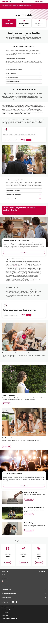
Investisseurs (5, 578)
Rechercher (39, 562)
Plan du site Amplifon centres (9, 618)
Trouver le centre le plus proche (24, 24)
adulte (15, 265)
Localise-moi (23, 140)
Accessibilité (5, 612)
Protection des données (8, 607)
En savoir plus (6, 403)
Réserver (8, 562)
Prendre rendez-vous (9, 24)
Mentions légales (6, 610)
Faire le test (23, 562)
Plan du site (5, 615)
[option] (24, 159)
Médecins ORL (5, 571)
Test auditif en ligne (39, 24)
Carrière (4, 574)
